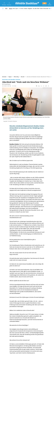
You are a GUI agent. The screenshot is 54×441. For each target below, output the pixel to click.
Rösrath (22, 76)
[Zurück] (3, 8)
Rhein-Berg (16, 76)
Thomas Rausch (7, 84)
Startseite (4, 76)
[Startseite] (27, 3)
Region (10, 76)
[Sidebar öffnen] (6, 8)
